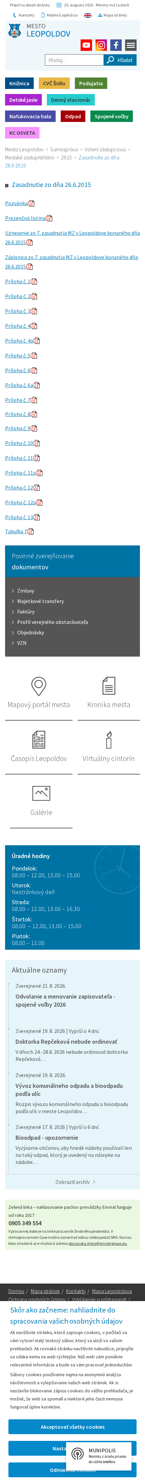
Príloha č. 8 (17, 414)
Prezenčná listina (25, 218)
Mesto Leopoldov (24, 149)
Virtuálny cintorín (109, 758)
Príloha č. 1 (17, 281)
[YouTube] (86, 45)
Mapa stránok (45, 1291)
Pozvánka (16, 203)
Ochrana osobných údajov (37, 1299)
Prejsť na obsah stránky (30, 4)
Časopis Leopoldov (39, 758)
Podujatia (91, 83)
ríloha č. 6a (20, 385)
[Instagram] (101, 45)
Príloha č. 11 (19, 457)
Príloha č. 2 (17, 296)
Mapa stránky (115, 15)
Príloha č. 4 (17, 325)
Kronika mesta (108, 704)
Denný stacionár (70, 99)
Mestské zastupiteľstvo (29, 157)
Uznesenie (17, 232)
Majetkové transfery (40, 601)
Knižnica (19, 83)
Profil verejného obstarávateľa (52, 622)
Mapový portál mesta (39, 704)
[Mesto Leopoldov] (39, 31)
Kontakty (27, 15)
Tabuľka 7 (16, 531)
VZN (22, 642)
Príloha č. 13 (19, 517)
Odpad (73, 116)
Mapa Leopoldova (112, 1291)
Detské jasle (23, 99)
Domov (16, 1291)
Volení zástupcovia (105, 149)
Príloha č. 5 (17, 355)
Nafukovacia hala (30, 116)
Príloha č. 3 (17, 311)
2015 (66, 157)
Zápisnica (16, 257)
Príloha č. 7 (17, 400)
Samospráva (64, 149)
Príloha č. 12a (20, 502)
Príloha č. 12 (19, 487)
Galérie (41, 812)
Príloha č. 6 (17, 370)
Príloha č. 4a (19, 340)
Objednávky (30, 632)
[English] (87, 15)
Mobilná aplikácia (62, 15)
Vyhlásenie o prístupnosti (99, 1299)
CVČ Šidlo (54, 83)
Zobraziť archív (72, 1181)
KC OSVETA (22, 132)
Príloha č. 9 (17, 428)
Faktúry (25, 611)
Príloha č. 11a (20, 472)
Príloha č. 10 (19, 443)
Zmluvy (25, 590)
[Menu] (131, 45)
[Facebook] (116, 45)
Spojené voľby (111, 116)
